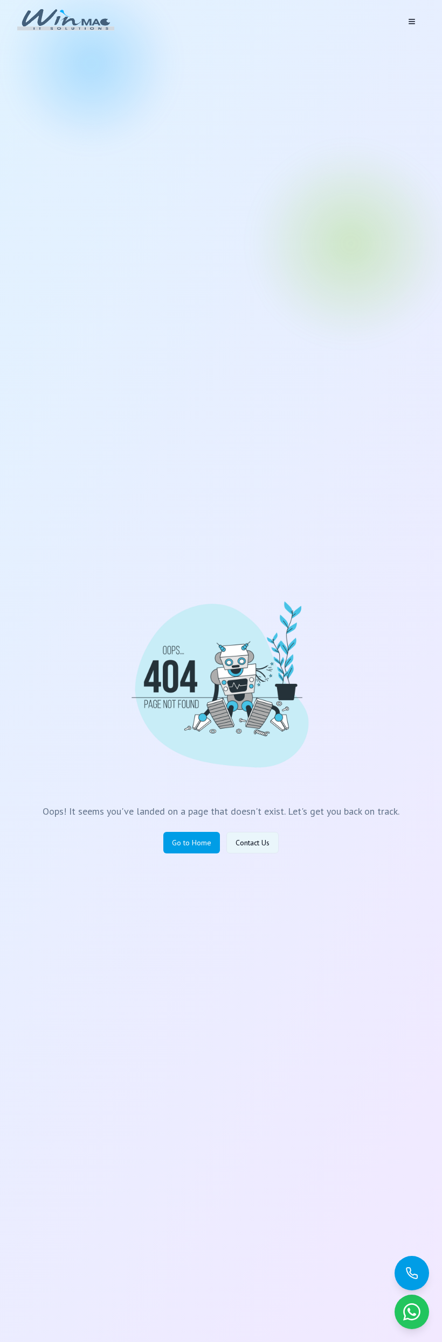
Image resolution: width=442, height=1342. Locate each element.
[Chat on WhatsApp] (412, 1312)
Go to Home (191, 842)
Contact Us (253, 842)
